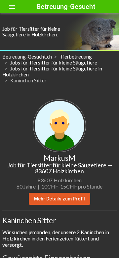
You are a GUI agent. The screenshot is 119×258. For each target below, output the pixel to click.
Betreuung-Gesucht (66, 7)
